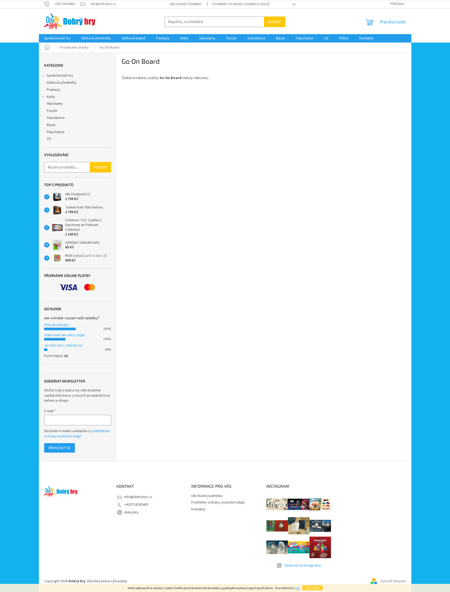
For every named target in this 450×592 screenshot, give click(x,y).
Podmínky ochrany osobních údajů (241, 4)
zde (297, 588)
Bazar (51, 125)
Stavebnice (56, 118)
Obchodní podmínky (186, 4)
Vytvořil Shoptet (393, 581)
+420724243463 (136, 504)
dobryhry (131, 512)
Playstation (55, 132)
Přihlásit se (59, 448)
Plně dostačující (56, 325)
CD (49, 139)
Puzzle (52, 110)
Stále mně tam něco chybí (64, 335)
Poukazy (53, 89)
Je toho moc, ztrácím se (63, 345)
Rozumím (312, 588)
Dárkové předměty (61, 82)
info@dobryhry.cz (138, 497)
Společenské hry (60, 75)
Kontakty (198, 509)
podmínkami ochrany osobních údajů (77, 433)
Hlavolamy (55, 103)
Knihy (51, 96)
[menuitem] (57, 38)
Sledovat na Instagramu (302, 565)
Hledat (274, 21)
